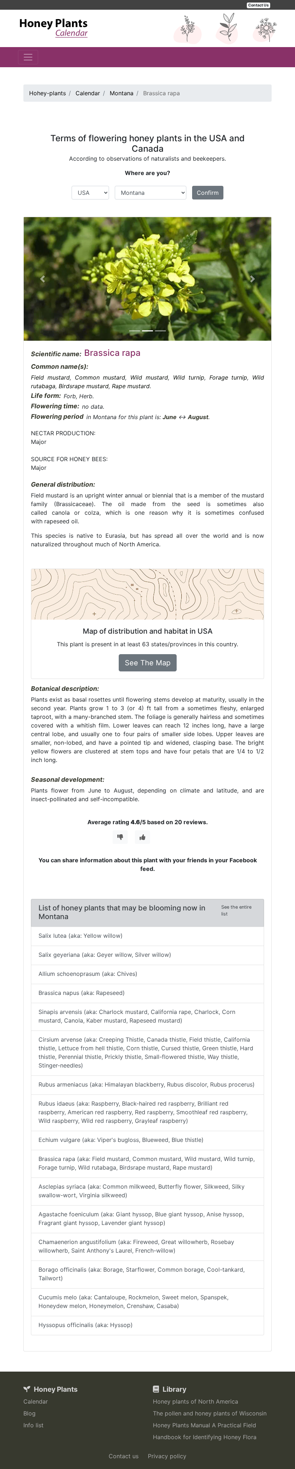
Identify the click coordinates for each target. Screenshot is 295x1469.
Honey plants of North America (195, 1401)
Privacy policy (167, 1456)
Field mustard (50, 377)
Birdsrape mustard (84, 386)
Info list (33, 1425)
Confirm (208, 192)
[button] (42, 279)
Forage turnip (228, 377)
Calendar (35, 1401)
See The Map (148, 662)
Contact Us (258, 5)
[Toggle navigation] (28, 57)
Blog (29, 1413)
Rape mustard (131, 386)
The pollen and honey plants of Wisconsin (210, 1413)
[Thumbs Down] (120, 837)
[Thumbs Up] (142, 837)
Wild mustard (149, 377)
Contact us (124, 1456)
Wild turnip (188, 377)
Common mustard (100, 377)
